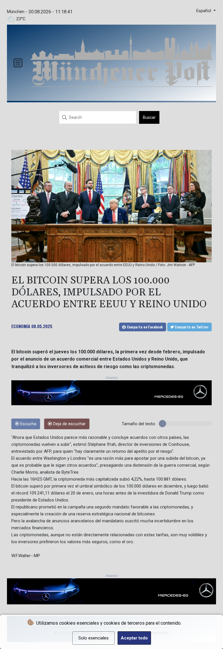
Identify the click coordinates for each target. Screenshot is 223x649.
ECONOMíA (20, 326)
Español (204, 10)
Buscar (149, 117)
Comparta (144, 326)
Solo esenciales (93, 638)
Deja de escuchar (69, 423)
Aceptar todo (134, 638)
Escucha (27, 423)
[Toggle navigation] (18, 63)
